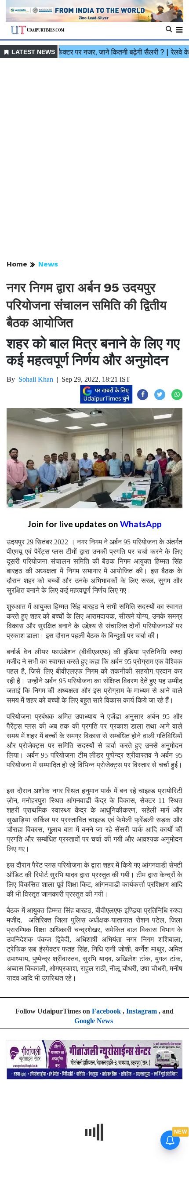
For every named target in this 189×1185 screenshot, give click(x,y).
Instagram (141, 1011)
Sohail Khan (35, 379)
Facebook (106, 1011)
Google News (93, 1021)
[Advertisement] (94, 159)
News (48, 264)
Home (17, 264)
